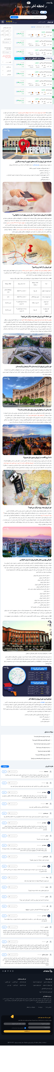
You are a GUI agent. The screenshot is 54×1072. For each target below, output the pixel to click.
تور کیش (15, 985)
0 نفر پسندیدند (13, 792)
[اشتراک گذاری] (2, 21)
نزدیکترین (3, 34)
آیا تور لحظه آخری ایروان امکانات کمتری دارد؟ (41, 740)
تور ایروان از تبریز (48, 982)
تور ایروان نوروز (37, 985)
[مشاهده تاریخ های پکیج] (17, 34)
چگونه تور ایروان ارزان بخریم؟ (44, 751)
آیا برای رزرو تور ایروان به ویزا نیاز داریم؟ (42, 744)
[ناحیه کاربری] (29, 3)
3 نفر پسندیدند (13, 887)
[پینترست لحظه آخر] (8, 971)
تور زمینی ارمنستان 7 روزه (45, 992)
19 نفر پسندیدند (13, 941)
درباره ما (40, 1007)
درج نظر (5, 766)
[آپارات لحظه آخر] (3, 971)
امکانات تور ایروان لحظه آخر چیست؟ (43, 755)
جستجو (33, 3)
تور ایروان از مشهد (47, 985)
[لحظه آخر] (48, 971)
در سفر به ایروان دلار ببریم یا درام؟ (43, 747)
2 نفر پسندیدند (13, 771)
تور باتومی (7, 982)
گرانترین (3, 31)
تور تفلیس (15, 982)
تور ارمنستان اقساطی (47, 989)
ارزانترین (8, 31)
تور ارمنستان (23, 982)
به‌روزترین (8, 34)
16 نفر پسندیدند (13, 927)
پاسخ (4, 771)
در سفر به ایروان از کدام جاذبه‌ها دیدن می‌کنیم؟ (40, 758)
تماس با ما (48, 1007)
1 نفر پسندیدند (13, 783)
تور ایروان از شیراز (37, 982)
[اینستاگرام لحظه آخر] (13, 971)
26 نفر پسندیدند (13, 954)
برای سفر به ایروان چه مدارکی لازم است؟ (42, 736)
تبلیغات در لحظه (31, 1007)
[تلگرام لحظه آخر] (10, 971)
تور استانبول (23, 985)
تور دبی (9, 985)
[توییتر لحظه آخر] (5, 971)
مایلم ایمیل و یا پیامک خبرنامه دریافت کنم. (18, 1028)
